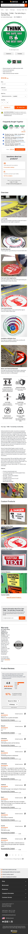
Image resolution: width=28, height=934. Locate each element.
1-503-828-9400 (11, 912)
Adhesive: (3, 87)
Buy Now (6, 107)
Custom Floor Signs (6, 549)
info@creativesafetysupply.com (14, 183)
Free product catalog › (9, 167)
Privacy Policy (5, 926)
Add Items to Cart (20, 149)
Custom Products (8, 501)
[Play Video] (14, 61)
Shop (3, 881)
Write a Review (14, 707)
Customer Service (7, 897)
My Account (5, 885)
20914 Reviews (9, 688)
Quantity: (3, 99)
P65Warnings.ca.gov (8, 115)
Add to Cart (22, 107)
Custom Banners (5, 572)
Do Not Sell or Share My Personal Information (16, 926)
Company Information (8, 893)
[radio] (20, 682)
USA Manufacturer (10, 918)
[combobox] (14, 5)
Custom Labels (5, 595)
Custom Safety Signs (7, 526)
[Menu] (2, 2)
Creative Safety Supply (13, 927)
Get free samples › (8, 175)
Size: (2, 82)
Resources (5, 889)
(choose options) (18, 135)
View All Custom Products (14, 597)
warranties (7, 659)
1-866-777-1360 (13, 182)
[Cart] (26, 2)
